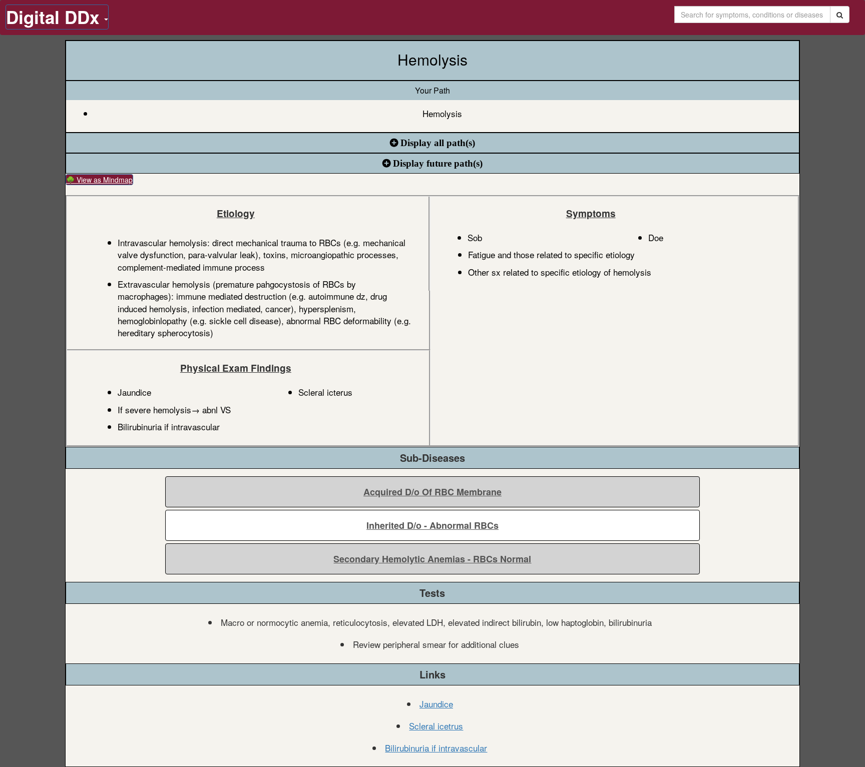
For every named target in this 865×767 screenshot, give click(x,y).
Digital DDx (55, 17)
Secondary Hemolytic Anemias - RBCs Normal (432, 558)
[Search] (839, 14)
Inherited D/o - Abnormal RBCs (432, 525)
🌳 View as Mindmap (99, 180)
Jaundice (436, 703)
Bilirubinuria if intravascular (436, 747)
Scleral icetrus (436, 725)
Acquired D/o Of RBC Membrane (432, 491)
